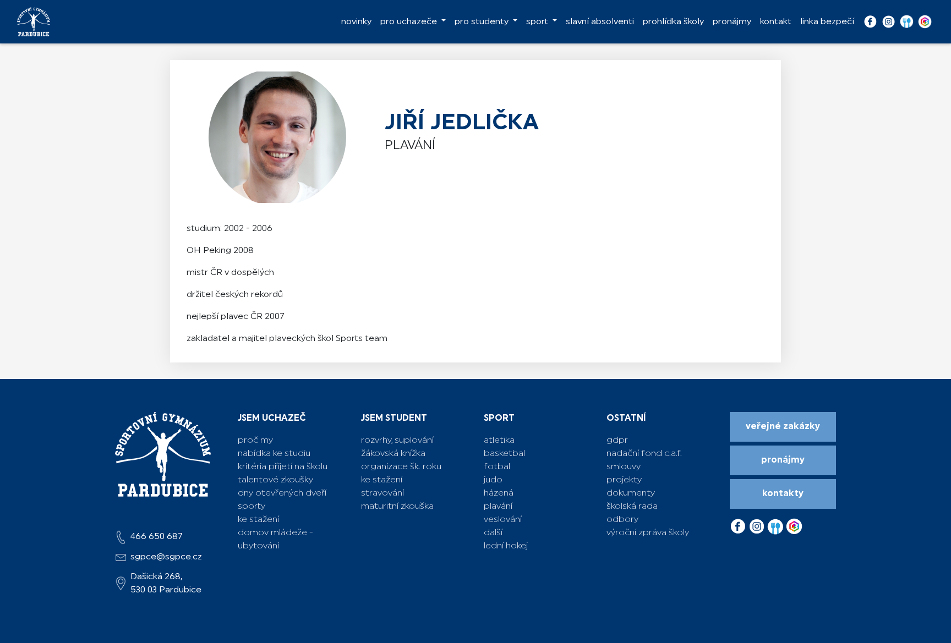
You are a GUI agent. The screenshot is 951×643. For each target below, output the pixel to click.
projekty (624, 480)
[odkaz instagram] (757, 523)
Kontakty (783, 494)
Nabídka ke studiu (274, 453)
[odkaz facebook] (739, 523)
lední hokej (506, 546)
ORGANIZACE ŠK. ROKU (401, 467)
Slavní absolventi (600, 22)
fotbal (497, 467)
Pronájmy (783, 460)
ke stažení (381, 480)
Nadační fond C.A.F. (644, 453)
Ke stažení (258, 519)
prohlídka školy (673, 22)
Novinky (356, 22)
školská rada (632, 506)
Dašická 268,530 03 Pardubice (165, 584)
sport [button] (538, 22)
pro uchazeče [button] (409, 22)
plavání (498, 506)
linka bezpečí (827, 22)
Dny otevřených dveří (282, 493)
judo (493, 480)
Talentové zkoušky (275, 480)
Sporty (251, 506)
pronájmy (732, 22)
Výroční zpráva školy (647, 533)
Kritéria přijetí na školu (282, 467)
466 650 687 (156, 536)
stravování (382, 493)
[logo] (33, 21)
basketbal (504, 453)
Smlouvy (623, 467)
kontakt (775, 22)
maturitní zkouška (397, 506)
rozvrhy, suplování (397, 440)
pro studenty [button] (483, 22)
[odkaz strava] (776, 523)
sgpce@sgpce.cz (166, 557)
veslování (503, 519)
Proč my (255, 440)
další (493, 533)
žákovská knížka (393, 453)
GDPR (617, 440)
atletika (499, 440)
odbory (622, 519)
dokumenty (630, 493)
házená (498, 493)
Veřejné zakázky (783, 426)
